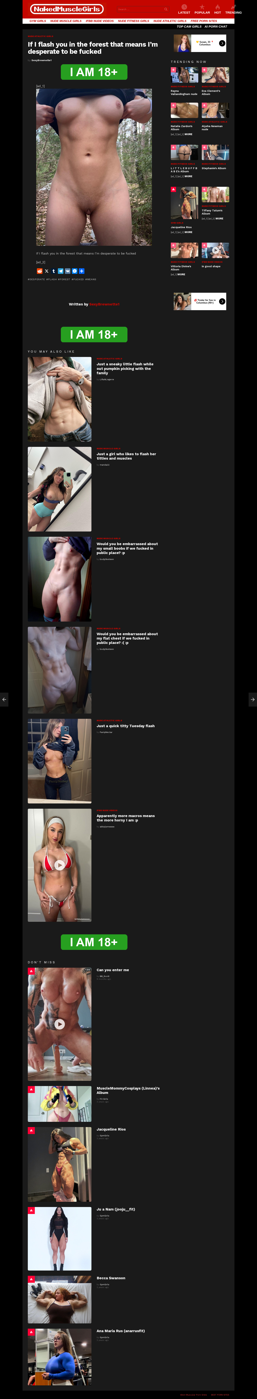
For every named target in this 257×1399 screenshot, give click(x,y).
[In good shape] (215, 250)
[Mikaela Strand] (4, 700)
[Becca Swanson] (59, 1299)
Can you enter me (113, 970)
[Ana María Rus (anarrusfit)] (59, 1357)
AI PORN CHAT (216, 26)
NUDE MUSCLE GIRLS (65, 21)
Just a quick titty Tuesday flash (126, 726)
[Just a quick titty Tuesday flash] (59, 761)
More (188, 134)
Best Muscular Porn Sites (193, 1395)
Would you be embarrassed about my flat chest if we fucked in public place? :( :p (127, 638)
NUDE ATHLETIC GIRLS (170, 21)
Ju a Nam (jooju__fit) (116, 1209)
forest (65, 279)
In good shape (211, 266)
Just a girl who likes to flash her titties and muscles (126, 456)
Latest (184, 12)
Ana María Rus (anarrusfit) (121, 1331)
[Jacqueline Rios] (59, 1164)
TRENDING (233, 12)
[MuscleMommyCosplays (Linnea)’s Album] (59, 1104)
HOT (217, 12)
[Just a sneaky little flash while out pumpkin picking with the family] (59, 399)
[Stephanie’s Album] (215, 152)
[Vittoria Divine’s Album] (184, 250)
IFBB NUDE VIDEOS (100, 21)
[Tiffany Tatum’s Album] (215, 194)
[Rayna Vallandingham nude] (184, 75)
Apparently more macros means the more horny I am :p (126, 818)
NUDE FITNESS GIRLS (133, 21)
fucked (78, 279)
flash (52, 279)
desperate (37, 279)
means (91, 279)
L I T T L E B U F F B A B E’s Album (184, 170)
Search (165, 10)
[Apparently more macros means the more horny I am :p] (59, 865)
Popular (173, 69)
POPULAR (202, 12)
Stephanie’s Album (214, 168)
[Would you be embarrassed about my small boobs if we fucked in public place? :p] (59, 579)
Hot (31, 971)
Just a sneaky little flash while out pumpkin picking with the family (125, 368)
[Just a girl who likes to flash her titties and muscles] (59, 489)
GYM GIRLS (38, 21)
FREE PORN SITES (204, 21)
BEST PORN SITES (220, 1395)
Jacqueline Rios (111, 1129)
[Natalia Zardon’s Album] (184, 110)
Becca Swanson (111, 1278)
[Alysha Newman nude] (215, 110)
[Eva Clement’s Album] (215, 75)
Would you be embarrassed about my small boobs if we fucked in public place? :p (127, 548)
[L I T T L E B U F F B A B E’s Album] (184, 152)
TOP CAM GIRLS (189, 26)
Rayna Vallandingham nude (184, 92)
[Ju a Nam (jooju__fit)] (59, 1239)
